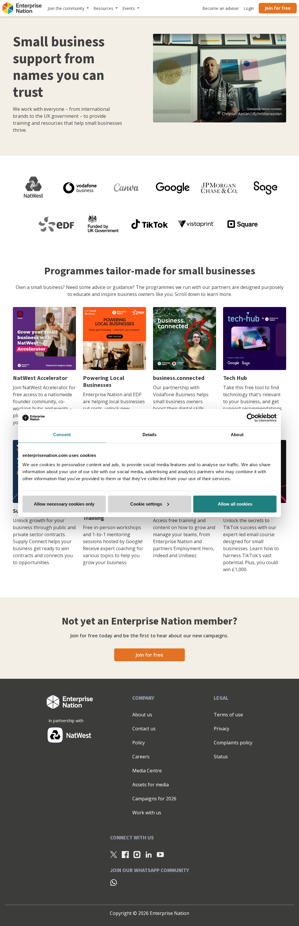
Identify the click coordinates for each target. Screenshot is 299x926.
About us (142, 714)
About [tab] (237, 434)
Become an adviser (220, 8)
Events (128, 8)
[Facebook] (125, 854)
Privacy (221, 728)
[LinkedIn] (148, 854)
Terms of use (228, 714)
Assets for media (150, 784)
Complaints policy (233, 742)
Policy (138, 742)
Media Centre (147, 770)
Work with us (146, 812)
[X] (113, 854)
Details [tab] (149, 434)
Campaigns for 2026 (154, 798)
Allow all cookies (235, 503)
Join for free (278, 8)
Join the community (66, 8)
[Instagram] (136, 854)
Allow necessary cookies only (64, 503)
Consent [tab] (62, 434)
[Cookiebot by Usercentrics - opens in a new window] (251, 417)
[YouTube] (160, 854)
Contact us (144, 728)
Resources (103, 8)
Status (221, 756)
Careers (141, 756)
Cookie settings (146, 503)
